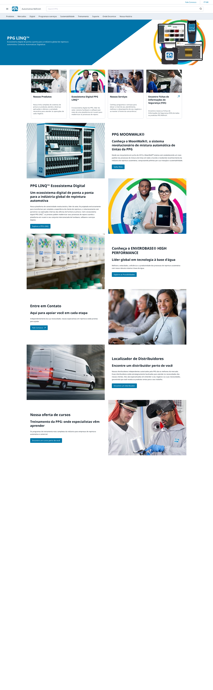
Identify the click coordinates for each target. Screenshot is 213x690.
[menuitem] (10, 16)
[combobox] (124, 8)
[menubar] (69, 16)
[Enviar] (200, 8)
